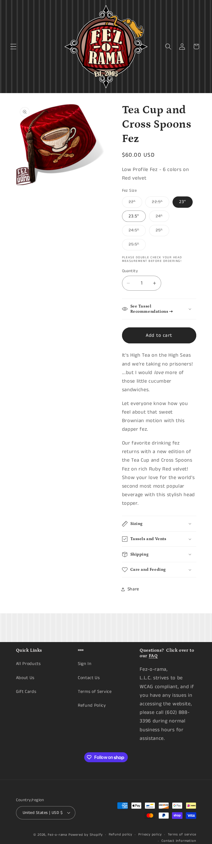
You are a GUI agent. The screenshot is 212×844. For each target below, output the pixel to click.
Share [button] (133, 589)
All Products (28, 664)
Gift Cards (26, 691)
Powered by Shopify (85, 834)
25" (162, 231)
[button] (13, 47)
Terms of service (182, 834)
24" (162, 217)
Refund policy (120, 834)
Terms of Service (95, 691)
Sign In (85, 664)
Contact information (178, 840)
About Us (25, 678)
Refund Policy (92, 705)
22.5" (160, 203)
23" (182, 202)
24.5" (137, 231)
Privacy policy (149, 834)
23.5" (134, 216)
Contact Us (89, 678)
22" (135, 203)
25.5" (137, 245)
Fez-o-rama (57, 834)
